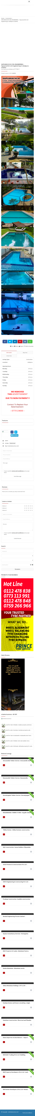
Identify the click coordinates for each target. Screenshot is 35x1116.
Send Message (17, 476)
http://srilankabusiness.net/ (12, 446)
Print (12, 346)
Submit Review (17, 538)
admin (6, 440)
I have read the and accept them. (16, 471)
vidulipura (30, 362)
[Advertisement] (17, 41)
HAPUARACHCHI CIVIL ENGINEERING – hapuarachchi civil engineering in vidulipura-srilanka (15, 20)
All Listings (15, 435)
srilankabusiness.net (13, 1112)
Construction (8, 18)
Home (2, 18)
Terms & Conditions (27, 1112)
